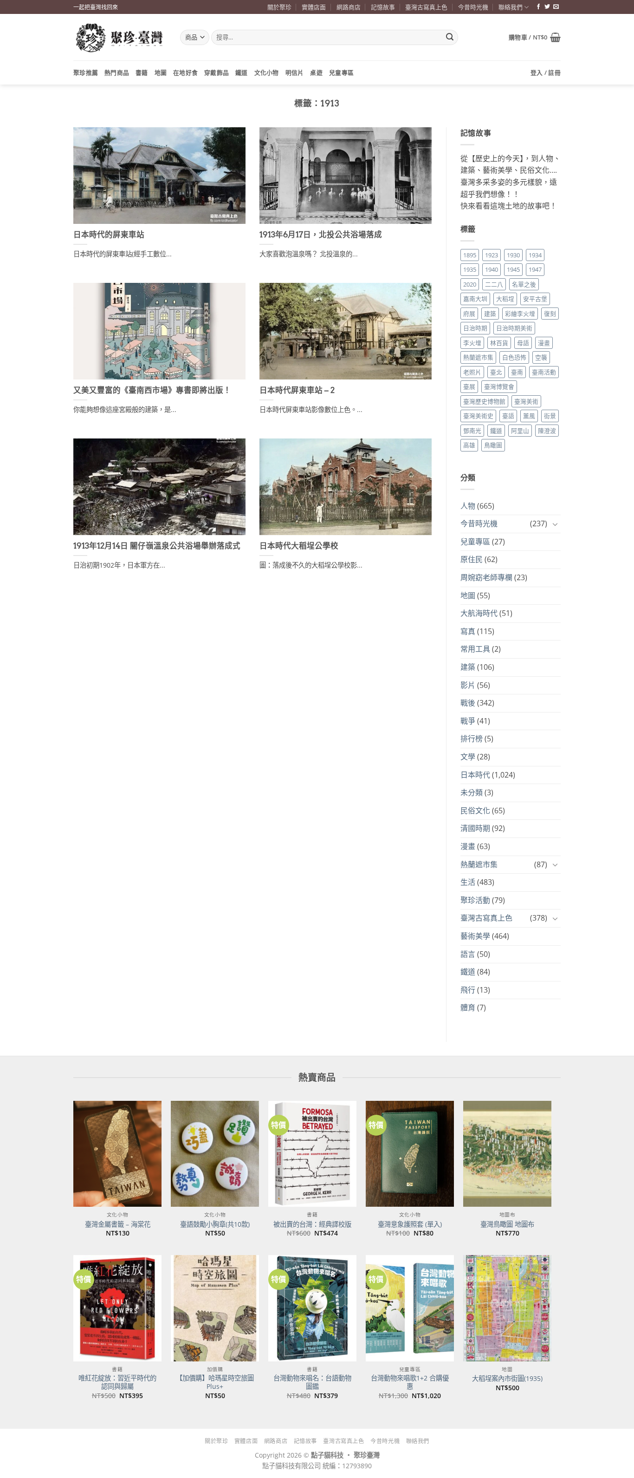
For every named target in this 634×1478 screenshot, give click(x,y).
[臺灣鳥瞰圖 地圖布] (507, 1154)
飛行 (467, 990)
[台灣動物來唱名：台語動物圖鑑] (312, 1308)
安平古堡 (535, 298)
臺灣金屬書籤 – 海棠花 (117, 1224)
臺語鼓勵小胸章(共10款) (215, 1224)
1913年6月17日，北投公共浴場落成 (320, 234)
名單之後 (524, 284)
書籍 (142, 72)
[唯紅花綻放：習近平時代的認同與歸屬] (117, 1308)
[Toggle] (555, 524)
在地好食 (185, 72)
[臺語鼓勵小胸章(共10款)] (215, 1154)
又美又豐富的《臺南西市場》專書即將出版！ (152, 390)
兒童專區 (341, 72)
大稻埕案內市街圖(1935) (507, 1378)
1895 (469, 255)
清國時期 (475, 828)
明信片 (294, 72)
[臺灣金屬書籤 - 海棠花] (117, 1154)
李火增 (472, 343)
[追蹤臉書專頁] (538, 7)
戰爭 (467, 721)
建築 (490, 313)
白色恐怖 (514, 357)
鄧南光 (472, 430)
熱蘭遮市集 (478, 357)
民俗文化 (475, 810)
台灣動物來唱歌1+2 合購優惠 (410, 1382)
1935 (469, 269)
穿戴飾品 (216, 72)
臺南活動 (544, 372)
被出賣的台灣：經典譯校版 (312, 1224)
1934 (535, 255)
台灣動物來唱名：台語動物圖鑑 (312, 1382)
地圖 (161, 72)
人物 (467, 506)
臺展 (469, 386)
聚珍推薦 (85, 72)
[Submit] (450, 38)
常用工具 (475, 649)
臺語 (508, 416)
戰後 (467, 703)
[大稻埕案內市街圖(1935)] (507, 1308)
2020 (469, 284)
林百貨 (499, 343)
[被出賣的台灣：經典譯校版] (312, 1154)
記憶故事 (383, 7)
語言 (467, 954)
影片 (467, 685)
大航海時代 (479, 613)
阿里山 (520, 430)
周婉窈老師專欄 (486, 577)
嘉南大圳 (475, 298)
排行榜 (471, 738)
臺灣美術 (526, 401)
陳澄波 (547, 430)
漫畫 (544, 343)
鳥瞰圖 (493, 445)
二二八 (494, 284)
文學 (467, 757)
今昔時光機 (473, 7)
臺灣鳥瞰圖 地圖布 (507, 1224)
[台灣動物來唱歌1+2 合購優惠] (410, 1308)
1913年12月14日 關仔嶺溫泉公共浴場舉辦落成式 (156, 545)
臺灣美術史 (478, 416)
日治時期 (475, 328)
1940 (491, 269)
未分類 (471, 792)
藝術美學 (475, 936)
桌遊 (316, 72)
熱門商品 (116, 72)
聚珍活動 (475, 900)
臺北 (496, 372)
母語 (523, 343)
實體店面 (314, 7)
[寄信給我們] (556, 7)
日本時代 (475, 775)
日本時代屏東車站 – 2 (297, 390)
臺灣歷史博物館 (484, 401)
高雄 (469, 445)
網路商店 (348, 7)
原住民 (471, 559)
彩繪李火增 (520, 313)
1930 (513, 255)
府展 (469, 313)
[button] (535, 37)
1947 (535, 269)
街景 (550, 416)
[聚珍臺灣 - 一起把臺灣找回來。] (119, 37)
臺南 (517, 372)
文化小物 (266, 72)
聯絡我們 (510, 7)
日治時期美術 (514, 328)
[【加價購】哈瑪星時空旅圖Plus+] (215, 1308)
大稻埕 (505, 298)
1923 (491, 255)
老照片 (472, 372)
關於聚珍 (279, 7)
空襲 (541, 357)
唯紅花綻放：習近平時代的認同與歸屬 (117, 1382)
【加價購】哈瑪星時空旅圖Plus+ (215, 1382)
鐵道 (241, 72)
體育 (467, 1007)
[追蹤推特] (547, 7)
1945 (513, 269)
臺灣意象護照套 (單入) (410, 1224)
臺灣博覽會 (499, 386)
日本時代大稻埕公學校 (298, 545)
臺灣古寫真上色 (426, 7)
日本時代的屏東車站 (108, 234)
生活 (467, 882)
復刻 (550, 313)
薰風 (529, 416)
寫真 (467, 631)
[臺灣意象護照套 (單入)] (410, 1154)
